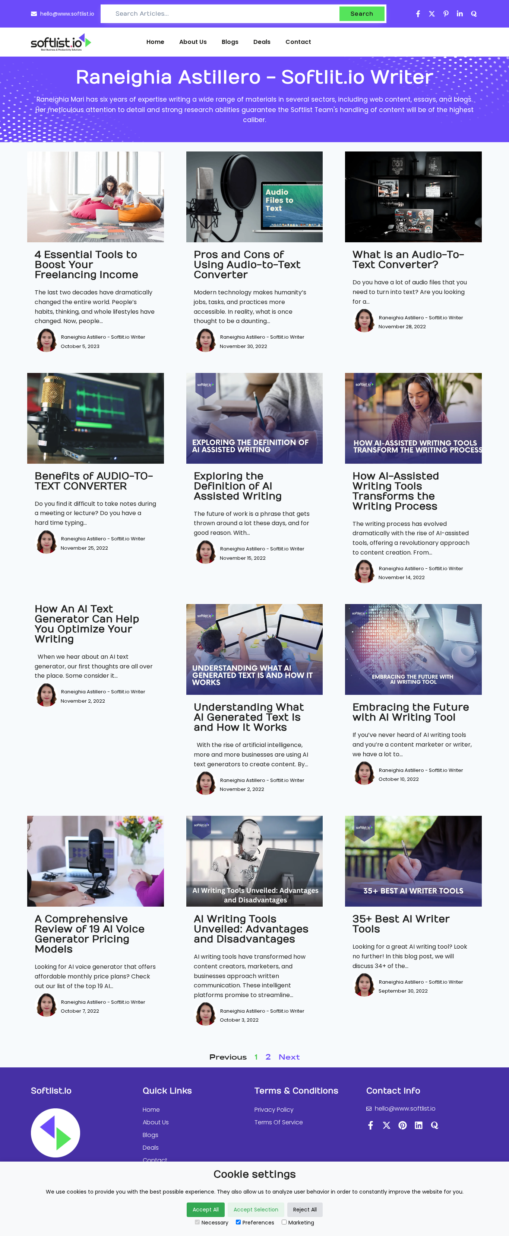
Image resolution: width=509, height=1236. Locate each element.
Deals (262, 42)
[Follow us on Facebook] (418, 13)
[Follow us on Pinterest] (446, 13)
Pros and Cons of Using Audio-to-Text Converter (247, 265)
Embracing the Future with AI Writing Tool (410, 712)
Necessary (215, 1222)
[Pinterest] (402, 1125)
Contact (298, 42)
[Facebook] (370, 1125)
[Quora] (434, 1125)
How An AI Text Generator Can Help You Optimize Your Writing (87, 624)
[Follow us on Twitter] (432, 13)
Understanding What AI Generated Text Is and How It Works (249, 717)
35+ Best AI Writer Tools (401, 924)
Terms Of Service (279, 1122)
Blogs (230, 42)
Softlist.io (51, 1091)
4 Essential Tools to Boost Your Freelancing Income (86, 265)
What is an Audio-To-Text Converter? (408, 260)
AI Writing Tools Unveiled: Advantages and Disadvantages (251, 929)
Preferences (258, 1222)
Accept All (206, 1209)
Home (155, 42)
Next (289, 1057)
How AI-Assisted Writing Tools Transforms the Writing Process (395, 491)
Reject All (305, 1209)
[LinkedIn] (418, 1125)
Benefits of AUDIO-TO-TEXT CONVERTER (94, 481)
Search (362, 13)
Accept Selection (256, 1209)
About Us (193, 42)
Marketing (301, 1222)
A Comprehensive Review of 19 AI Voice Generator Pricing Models (90, 934)
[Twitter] (386, 1125)
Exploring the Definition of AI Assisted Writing (238, 486)
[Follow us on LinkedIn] (460, 13)
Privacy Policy (274, 1109)
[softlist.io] (61, 42)
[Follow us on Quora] (474, 13)
